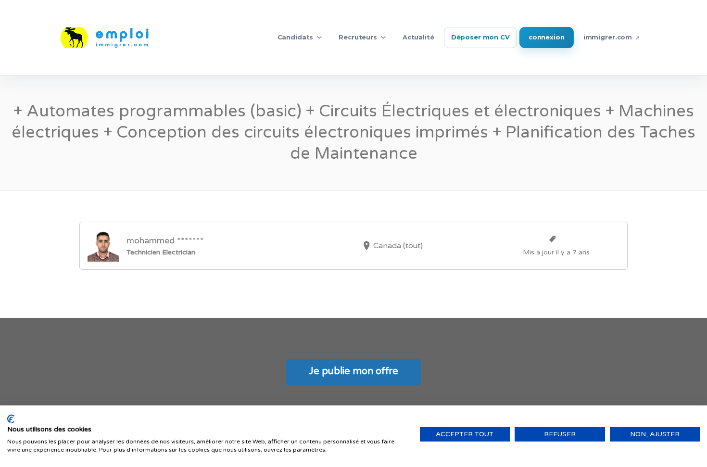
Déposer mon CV (480, 37)
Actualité (418, 37)
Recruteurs (358, 37)
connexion (547, 37)
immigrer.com (607, 37)
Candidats (296, 37)
